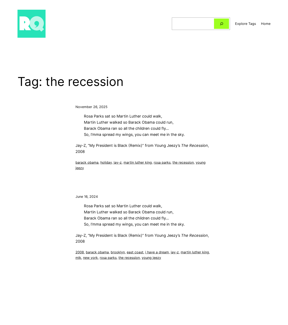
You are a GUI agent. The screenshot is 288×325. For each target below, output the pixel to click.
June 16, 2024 (86, 196)
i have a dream (157, 252)
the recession (183, 162)
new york (90, 257)
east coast (135, 252)
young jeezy (151, 257)
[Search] (221, 24)
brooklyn (118, 252)
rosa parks (162, 162)
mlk (78, 257)
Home (266, 23)
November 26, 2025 (91, 107)
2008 (79, 252)
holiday (106, 162)
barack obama (86, 162)
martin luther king (138, 162)
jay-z (118, 162)
